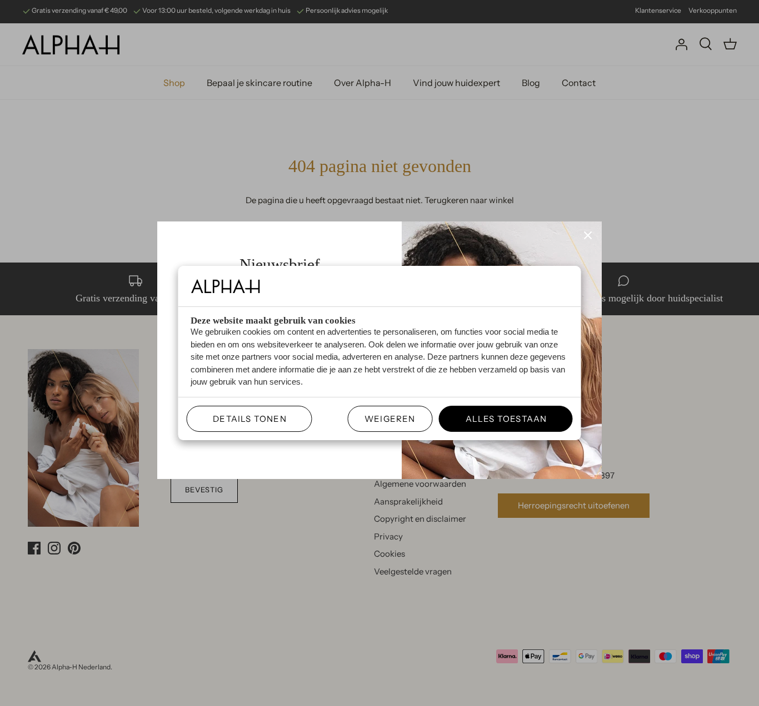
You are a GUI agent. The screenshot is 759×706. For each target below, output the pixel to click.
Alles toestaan (501, 418)
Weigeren (390, 418)
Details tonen (245, 418)
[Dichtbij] (588, 235)
